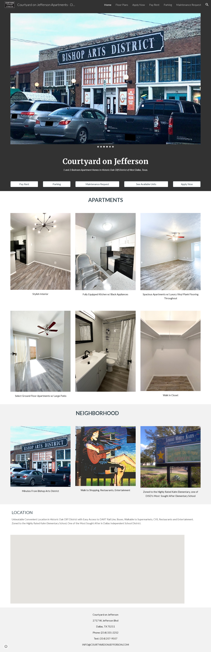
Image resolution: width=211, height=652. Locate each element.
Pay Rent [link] (154, 4)
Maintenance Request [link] (188, 4)
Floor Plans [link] (122, 4)
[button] (207, 5)
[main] (105, 164)
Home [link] (107, 4)
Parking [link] (168, 4)
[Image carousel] (105, 80)
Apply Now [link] (138, 4)
